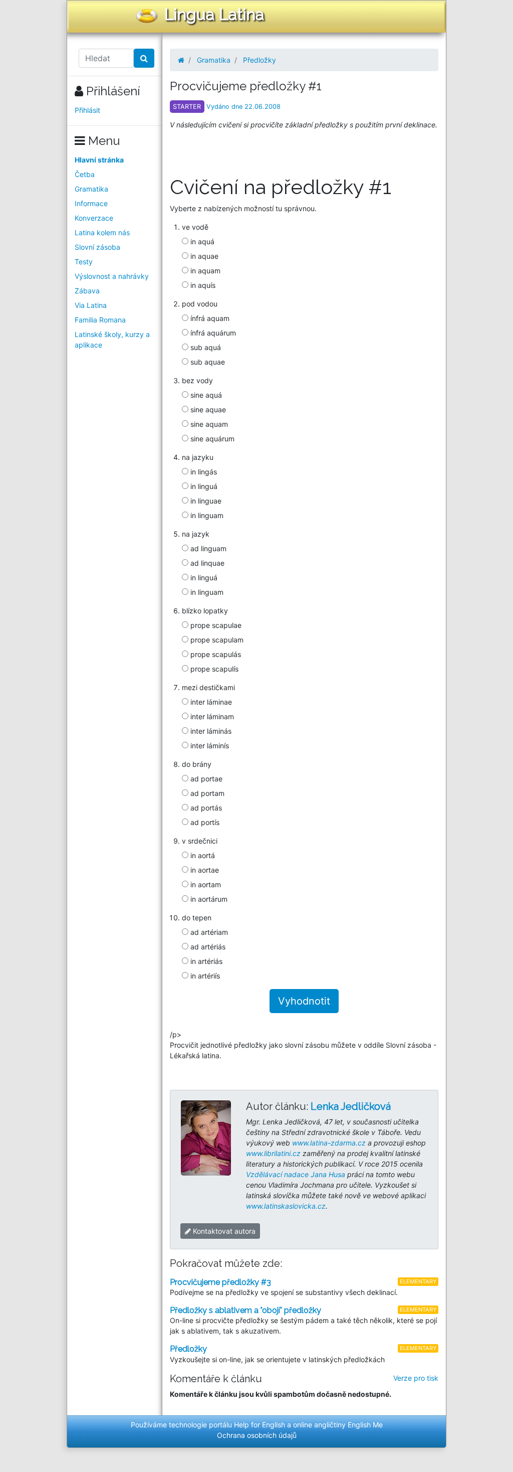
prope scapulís (213, 669)
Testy (84, 261)
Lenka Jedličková (351, 1106)
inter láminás (209, 731)
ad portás (205, 807)
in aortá (201, 855)
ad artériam (208, 932)
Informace (91, 203)
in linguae (204, 501)
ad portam (206, 793)
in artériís (204, 975)
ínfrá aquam (208, 318)
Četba (85, 174)
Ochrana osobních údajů (257, 1435)
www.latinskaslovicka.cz (286, 1206)
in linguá (202, 486)
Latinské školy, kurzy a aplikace (112, 339)
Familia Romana (100, 319)
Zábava (87, 290)
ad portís (203, 822)
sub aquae (206, 362)
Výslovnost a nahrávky (112, 276)
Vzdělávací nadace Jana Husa (295, 1174)
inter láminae (210, 702)
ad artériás (206, 946)
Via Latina (91, 305)
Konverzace (94, 218)
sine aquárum (211, 438)
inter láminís (208, 745)
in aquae (203, 256)
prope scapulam (215, 639)
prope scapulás (214, 654)
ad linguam (207, 548)
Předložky (259, 60)
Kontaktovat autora (223, 1231)
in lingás (202, 471)
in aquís (201, 285)
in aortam (204, 884)
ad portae (205, 778)
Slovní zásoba (97, 247)
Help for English (259, 1424)
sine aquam (208, 424)
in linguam (205, 515)
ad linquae (206, 563)
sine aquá (205, 395)
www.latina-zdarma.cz (329, 1142)
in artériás (205, 961)
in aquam (204, 270)
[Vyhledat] (144, 58)
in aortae (203, 870)
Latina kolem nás (102, 232)
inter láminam (211, 716)
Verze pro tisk (415, 1378)
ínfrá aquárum (212, 333)
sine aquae (207, 409)
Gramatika (91, 189)
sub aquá (204, 347)
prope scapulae (214, 625)
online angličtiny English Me (338, 1424)
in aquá (201, 241)
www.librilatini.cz (273, 1153)
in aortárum (207, 899)
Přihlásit (87, 110)
